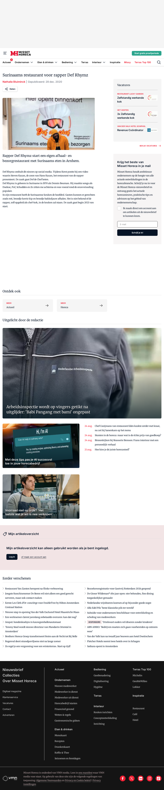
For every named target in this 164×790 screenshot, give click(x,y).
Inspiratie (138, 695)
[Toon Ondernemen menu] (32, 62)
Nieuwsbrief (13, 670)
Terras (98, 695)
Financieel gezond (64, 709)
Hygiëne (98, 687)
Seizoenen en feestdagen (67, 758)
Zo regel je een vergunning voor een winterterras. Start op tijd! (37, 646)
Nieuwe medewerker (66, 686)
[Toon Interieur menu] (104, 62)
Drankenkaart (62, 746)
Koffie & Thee (62, 752)
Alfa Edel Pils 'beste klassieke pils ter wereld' (110, 607)
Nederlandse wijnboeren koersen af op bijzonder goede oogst (119, 602)
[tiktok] (158, 778)
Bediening (100, 669)
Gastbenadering (102, 675)
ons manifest (85, 772)
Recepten (59, 741)
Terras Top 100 (142, 669)
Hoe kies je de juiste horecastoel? (112, 449)
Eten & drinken (64, 729)
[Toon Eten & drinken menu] (56, 62)
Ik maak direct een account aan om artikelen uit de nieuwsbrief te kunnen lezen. (139, 212)
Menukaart (61, 735)
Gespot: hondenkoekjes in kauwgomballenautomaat (33, 622)
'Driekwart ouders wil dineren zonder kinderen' (127, 622)
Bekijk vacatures (148, 146)
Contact (7, 709)
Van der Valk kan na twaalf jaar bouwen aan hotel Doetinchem (120, 636)
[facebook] (123, 778)
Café (135, 714)
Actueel (59, 669)
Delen (12, 89)
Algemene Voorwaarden (48, 780)
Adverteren (8, 715)
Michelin (137, 675)
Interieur (99, 706)
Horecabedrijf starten (66, 703)
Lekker (136, 687)
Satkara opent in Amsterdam (102, 646)
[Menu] (5, 53)
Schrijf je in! (137, 232)
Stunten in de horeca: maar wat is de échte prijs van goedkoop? (128, 435)
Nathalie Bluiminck (14, 81)
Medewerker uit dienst (66, 697)
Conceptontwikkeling (105, 718)
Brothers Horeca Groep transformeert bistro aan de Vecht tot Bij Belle (41, 636)
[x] (132, 778)
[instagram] (149, 778)
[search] (158, 62)
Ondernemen (62, 680)
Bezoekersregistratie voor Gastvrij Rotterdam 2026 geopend (119, 588)
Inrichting (99, 723)
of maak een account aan (33, 557)
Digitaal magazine (12, 691)
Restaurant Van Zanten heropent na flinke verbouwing (34, 588)
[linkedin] (141, 778)
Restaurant (138, 708)
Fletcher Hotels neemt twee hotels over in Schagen (113, 641)
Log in (12, 556)
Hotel (135, 720)
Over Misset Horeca (20, 681)
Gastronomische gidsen (67, 720)
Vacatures (8, 703)
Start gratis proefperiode (146, 53)
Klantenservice (10, 697)
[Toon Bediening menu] (75, 62)
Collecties (11, 675)
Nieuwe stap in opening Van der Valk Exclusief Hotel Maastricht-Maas (42, 612)
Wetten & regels (63, 714)
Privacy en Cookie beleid (78, 780)
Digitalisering (101, 681)
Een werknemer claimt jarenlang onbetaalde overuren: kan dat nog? (41, 617)
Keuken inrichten (103, 712)
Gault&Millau (140, 681)
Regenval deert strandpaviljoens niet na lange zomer (33, 641)
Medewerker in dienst (66, 691)
